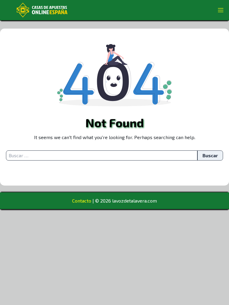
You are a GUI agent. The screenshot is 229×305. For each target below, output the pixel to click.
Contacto (81, 200)
